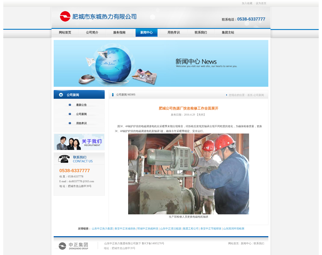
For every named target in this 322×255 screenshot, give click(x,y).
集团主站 (228, 32)
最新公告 (81, 104)
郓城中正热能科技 (147, 228)
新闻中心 (146, 32)
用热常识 (174, 32)
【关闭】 (201, 114)
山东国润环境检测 (233, 228)
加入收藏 (247, 3)
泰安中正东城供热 (125, 228)
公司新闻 (81, 114)
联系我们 (201, 32)
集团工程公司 (191, 228)
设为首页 (261, 3)
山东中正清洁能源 (170, 228)
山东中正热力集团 (102, 228)
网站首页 (65, 32)
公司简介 (92, 32)
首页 (250, 95)
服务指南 (119, 32)
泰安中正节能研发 (210, 228)
